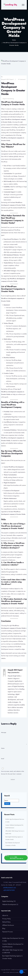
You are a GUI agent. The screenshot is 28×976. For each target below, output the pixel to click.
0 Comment (21, 79)
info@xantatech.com (9, 888)
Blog (3, 928)
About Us (5, 915)
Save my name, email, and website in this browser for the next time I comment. (12, 772)
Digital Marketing (8, 99)
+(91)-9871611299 (9, 890)
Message (3, 732)
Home (14, 40)
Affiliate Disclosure (8, 925)
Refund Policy (6, 922)
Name (2, 748)
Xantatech (24, 970)
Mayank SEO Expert (7, 79)
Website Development (9, 904)
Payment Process (7, 932)
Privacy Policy (6, 919)
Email (12, 766)
